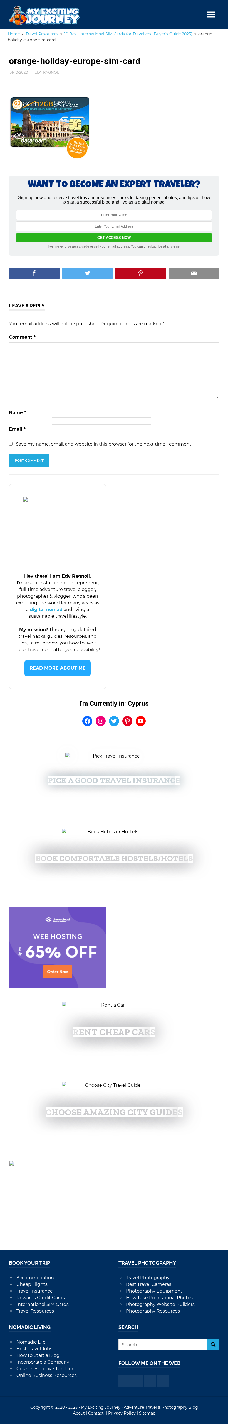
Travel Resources (35, 1311)
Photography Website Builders (160, 1304)
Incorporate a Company (42, 1362)
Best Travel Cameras (148, 1284)
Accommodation (35, 1277)
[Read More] (57, 668)
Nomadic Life (31, 1342)
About (79, 1413)
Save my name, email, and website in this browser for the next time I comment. (104, 444)
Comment (22, 337)
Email (17, 429)
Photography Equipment (154, 1291)
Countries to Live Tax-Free (45, 1368)
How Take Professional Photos (159, 1297)
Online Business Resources (46, 1375)
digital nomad (46, 609)
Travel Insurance (34, 1291)
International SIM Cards (42, 1304)
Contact (96, 1413)
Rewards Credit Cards (40, 1297)
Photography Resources (153, 1311)
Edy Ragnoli (47, 72)
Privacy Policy (122, 1413)
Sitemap (147, 1413)
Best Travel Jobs (34, 1348)
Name (17, 412)
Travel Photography (148, 1277)
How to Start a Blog (38, 1355)
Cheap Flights (32, 1284)
